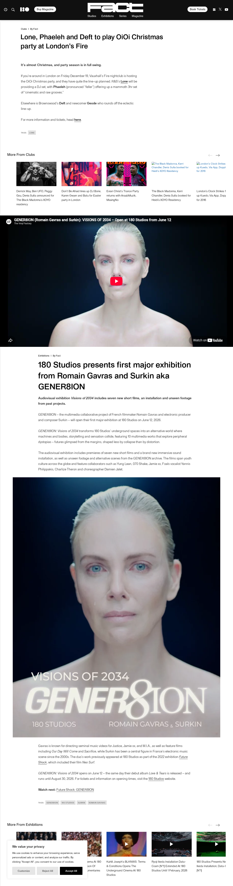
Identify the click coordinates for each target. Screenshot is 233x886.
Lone (32, 133)
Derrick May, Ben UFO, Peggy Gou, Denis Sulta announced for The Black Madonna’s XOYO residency (35, 197)
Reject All (47, 870)
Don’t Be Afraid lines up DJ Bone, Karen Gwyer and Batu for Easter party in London (81, 195)
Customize (24, 870)
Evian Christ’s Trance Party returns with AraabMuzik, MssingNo (122, 195)
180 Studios (156, 778)
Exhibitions (107, 15)
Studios (92, 15)
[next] (217, 155)
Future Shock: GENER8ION (75, 789)
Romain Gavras (97, 803)
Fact (35, 28)
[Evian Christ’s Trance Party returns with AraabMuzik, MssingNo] (126, 174)
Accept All (71, 870)
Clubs (24, 28)
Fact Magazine (115, 7)
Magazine (137, 15)
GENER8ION (52, 803)
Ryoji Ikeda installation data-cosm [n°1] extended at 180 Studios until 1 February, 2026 (169, 866)
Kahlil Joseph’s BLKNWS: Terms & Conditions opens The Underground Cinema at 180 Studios (125, 868)
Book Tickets (197, 9)
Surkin (81, 803)
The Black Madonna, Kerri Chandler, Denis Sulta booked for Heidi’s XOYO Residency (171, 195)
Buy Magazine (45, 9)
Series (123, 15)
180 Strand (24, 9)
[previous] (210, 155)
